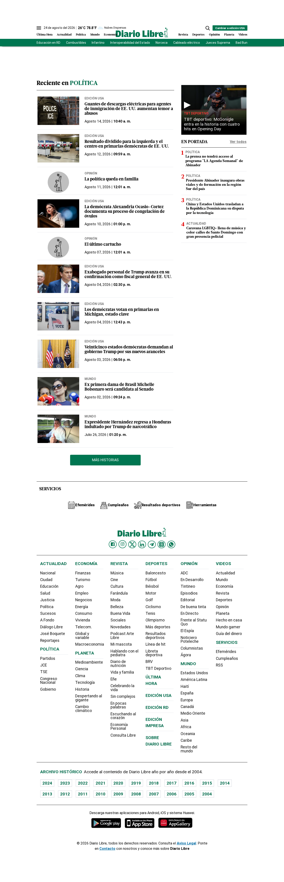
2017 (171, 783)
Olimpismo (155, 620)
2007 (154, 794)
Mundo (95, 34)
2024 (47, 783)
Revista (183, 34)
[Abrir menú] (39, 28)
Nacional (47, 573)
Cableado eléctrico (186, 42)
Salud (45, 593)
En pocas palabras (118, 705)
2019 (136, 783)
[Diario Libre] (142, 32)
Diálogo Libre (51, 627)
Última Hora (45, 34)
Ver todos (238, 142)
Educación (49, 586)
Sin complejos (122, 696)
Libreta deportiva (154, 653)
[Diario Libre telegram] (152, 544)
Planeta (229, 34)
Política (81, 34)
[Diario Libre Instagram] (122, 544)
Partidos (47, 658)
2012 (65, 794)
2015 (207, 783)
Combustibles (76, 42)
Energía (81, 607)
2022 (83, 783)
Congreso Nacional (48, 680)
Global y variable (82, 635)
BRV (149, 661)
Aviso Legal (186, 843)
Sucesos (48, 613)
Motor (151, 593)
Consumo (83, 613)
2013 (47, 794)
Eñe (113, 679)
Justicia (47, 600)
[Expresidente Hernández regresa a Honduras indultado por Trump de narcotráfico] (58, 429)
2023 (65, 783)
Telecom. (83, 627)
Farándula (119, 593)
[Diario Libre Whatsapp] (171, 544)
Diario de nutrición (118, 663)
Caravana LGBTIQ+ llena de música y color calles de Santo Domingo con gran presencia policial (216, 233)
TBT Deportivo (196, 113)
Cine (114, 579)
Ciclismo (153, 607)
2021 (100, 783)
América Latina (194, 679)
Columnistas (192, 648)
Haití (185, 686)
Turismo (82, 579)
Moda (115, 600)
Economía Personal (119, 726)
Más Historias (105, 460)
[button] (207, 28)
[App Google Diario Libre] (106, 823)
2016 (189, 783)
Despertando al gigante (88, 698)
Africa (186, 727)
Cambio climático (83, 708)
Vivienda (82, 620)
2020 (118, 783)
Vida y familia (122, 672)
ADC (184, 573)
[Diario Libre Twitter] (132, 544)
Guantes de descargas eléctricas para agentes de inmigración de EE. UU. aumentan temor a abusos (129, 109)
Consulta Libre (123, 735)
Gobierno (48, 689)
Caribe (186, 740)
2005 (189, 794)
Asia (184, 720)
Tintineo (188, 586)
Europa (187, 700)
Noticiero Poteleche (190, 639)
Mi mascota (121, 644)
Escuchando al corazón (123, 716)
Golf (149, 600)
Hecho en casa (229, 620)
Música (117, 573)
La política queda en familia (111, 179)
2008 (136, 794)
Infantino (98, 42)
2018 (154, 783)
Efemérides (226, 651)
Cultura (116, 586)
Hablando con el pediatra (124, 653)
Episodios (189, 593)
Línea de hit (156, 644)
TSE (43, 672)
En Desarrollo (192, 579)
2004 (207, 794)
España (187, 693)
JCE (43, 665)
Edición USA (94, 98)
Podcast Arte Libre (122, 635)
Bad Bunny (243, 42)
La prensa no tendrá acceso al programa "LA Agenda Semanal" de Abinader (214, 161)
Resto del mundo (189, 749)
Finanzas (83, 573)
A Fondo (47, 620)
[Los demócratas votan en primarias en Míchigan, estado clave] (58, 316)
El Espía (187, 631)
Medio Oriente (193, 713)
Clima (80, 676)
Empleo (81, 593)
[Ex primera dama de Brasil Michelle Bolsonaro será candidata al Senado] (58, 391)
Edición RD (157, 707)
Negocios (83, 600)
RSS (219, 665)
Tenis (150, 613)
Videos (243, 34)
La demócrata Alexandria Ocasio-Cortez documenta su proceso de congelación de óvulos (125, 212)
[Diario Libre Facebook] (113, 544)
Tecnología (85, 682)
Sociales (118, 620)
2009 (118, 794)
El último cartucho (103, 245)
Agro (79, 586)
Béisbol (152, 586)
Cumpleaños (227, 658)
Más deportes (158, 627)
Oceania (188, 734)
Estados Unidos (194, 673)
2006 (171, 794)
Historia (82, 689)
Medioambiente (89, 662)
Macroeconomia (89, 644)
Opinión (214, 34)
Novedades (120, 627)
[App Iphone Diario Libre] (139, 823)
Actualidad (64, 34)
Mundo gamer (228, 627)
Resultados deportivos (156, 635)
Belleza (116, 607)
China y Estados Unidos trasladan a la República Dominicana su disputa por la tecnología (215, 209)
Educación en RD (48, 42)
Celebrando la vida (122, 688)
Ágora (186, 655)
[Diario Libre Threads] (162, 544)
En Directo (189, 613)
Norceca (162, 42)
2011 (83, 794)
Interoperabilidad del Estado (130, 42)
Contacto (107, 848)
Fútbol (151, 579)
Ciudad (46, 579)
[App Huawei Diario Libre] (175, 823)
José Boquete (52, 633)
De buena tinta (193, 607)
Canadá (187, 706)
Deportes (198, 34)
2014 (225, 783)
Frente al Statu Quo (194, 622)
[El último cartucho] (58, 247)
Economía (110, 34)
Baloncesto (156, 573)
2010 (100, 794)
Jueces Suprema (218, 42)
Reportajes (49, 640)
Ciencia (81, 669)
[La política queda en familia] (58, 182)
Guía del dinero (229, 633)
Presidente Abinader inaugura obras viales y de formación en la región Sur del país (215, 185)
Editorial (188, 600)
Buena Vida (120, 613)
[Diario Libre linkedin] (142, 544)
